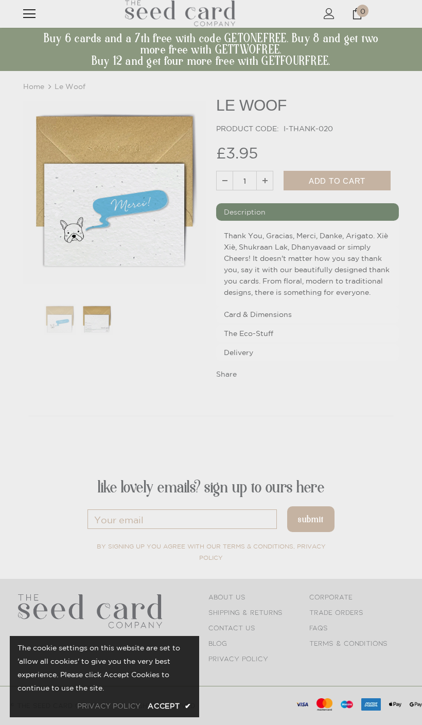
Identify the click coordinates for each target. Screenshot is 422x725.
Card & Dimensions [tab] (258, 314)
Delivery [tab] (238, 352)
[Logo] (180, 13)
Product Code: (247, 129)
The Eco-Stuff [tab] (248, 333)
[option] (114, 192)
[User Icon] (329, 13)
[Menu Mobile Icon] (29, 14)
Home (33, 86)
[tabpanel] (307, 264)
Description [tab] (245, 212)
